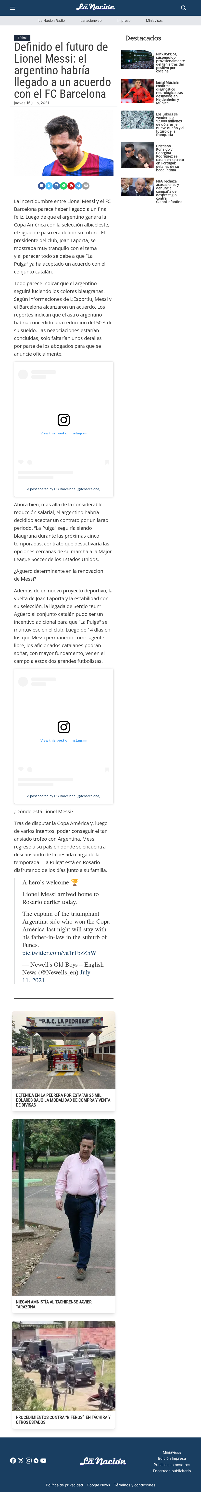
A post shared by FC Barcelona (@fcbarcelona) (63, 489)
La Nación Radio (51, 20)
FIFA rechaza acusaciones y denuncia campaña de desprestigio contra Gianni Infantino (169, 191)
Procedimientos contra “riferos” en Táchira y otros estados (63, 1420)
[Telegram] (78, 186)
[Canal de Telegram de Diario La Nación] (36, 1462)
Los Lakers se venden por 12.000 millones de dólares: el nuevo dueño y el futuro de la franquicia (170, 124)
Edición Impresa (172, 1458)
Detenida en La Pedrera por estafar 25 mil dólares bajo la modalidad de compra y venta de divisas (63, 1100)
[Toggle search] (183, 8)
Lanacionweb (91, 20)
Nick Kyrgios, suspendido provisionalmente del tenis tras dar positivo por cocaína (170, 62)
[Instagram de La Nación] (29, 1462)
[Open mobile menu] (12, 8)
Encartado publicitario (172, 1471)
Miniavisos (154, 20)
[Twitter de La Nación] (21, 1462)
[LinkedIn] (56, 186)
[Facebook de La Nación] (13, 1462)
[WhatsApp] (63, 186)
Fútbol (22, 38)
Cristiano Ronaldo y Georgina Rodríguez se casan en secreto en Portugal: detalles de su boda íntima (170, 158)
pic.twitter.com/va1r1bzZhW (59, 952)
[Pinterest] (71, 186)
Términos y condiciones (134, 1485)
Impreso (123, 20)
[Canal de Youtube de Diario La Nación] (43, 1462)
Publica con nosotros (172, 1464)
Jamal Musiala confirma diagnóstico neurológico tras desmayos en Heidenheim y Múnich (169, 92)
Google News (98, 1485)
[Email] (85, 186)
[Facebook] (41, 186)
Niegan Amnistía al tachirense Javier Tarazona (54, 1304)
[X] (49, 186)
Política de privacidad (64, 1485)
